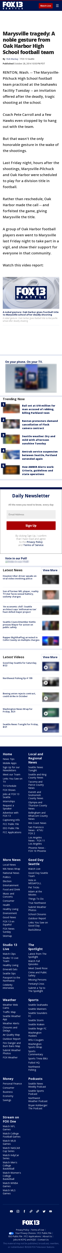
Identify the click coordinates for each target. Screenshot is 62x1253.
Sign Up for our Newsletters (11, 769)
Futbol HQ (34, 1062)
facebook (24, 1211)
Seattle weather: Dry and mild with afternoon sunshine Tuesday (38, 440)
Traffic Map (9, 1012)
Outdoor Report (37, 918)
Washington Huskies (35, 1034)
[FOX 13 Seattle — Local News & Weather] (13, 5)
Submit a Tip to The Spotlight (36, 989)
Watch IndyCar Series (11, 1157)
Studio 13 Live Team (10, 959)
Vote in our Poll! (16, 558)
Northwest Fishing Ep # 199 (17, 678)
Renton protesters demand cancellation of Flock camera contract (40, 424)
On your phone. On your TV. (24, 362)
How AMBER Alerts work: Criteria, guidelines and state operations (38, 470)
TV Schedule (9, 785)
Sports (33, 1000)
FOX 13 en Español (8, 923)
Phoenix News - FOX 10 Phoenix (37, 849)
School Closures (37, 914)
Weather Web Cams (10, 1006)
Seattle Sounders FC (37, 1014)
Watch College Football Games (11, 1135)
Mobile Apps (10, 763)
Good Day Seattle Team (38, 874)
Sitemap (7, 936)
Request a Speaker (8, 807)
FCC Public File (11, 824)
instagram (18, 1211)
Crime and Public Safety (37, 974)
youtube (11, 1211)
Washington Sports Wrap (35, 1045)
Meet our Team (11, 774)
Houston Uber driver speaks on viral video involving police (20, 577)
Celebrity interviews (8, 986)
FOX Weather (10, 1057)
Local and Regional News (35, 758)
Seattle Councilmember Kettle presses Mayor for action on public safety (19, 624)
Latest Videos (13, 657)
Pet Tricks (33, 887)
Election (7, 881)
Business (8, 1091)
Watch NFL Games (9, 1128)
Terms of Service (33, 545)
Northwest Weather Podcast (38, 1099)
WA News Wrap (11, 868)
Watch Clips (9, 953)
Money (8, 1079)
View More (50, 570)
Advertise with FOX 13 (10, 814)
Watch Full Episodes (34, 962)
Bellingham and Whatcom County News (38, 815)
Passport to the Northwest (11, 979)
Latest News (12, 570)
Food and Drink (11, 889)
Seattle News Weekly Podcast (37, 1085)
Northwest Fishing (34, 1068)
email (50, 1211)
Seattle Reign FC (37, 1028)
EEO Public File (11, 828)
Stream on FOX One (11, 1119)
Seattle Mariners (37, 1008)
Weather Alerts (11, 1023)
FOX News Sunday (8, 930)
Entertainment (11, 885)
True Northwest (37, 902)
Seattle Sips (9, 973)
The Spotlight (35, 947)
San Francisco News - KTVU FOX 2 (36, 830)
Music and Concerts (8, 895)
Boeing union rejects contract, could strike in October (19, 695)
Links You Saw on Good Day (38, 924)
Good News (9, 917)
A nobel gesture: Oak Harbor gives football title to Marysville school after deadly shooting (31, 313)
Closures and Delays (10, 1029)
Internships (9, 801)
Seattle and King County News (37, 776)
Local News (9, 864)
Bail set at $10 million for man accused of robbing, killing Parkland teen (38, 409)
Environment (10, 913)
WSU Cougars (36, 1039)
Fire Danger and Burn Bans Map (12, 1044)
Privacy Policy (35, 542)
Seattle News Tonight (35, 769)
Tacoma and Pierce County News (36, 784)
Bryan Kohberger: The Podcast (38, 1107)
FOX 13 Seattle (27, 58)
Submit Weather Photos (37, 908)
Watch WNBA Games (10, 1184)
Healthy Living (10, 909)
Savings (7, 1100)
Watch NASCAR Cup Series (11, 1149)
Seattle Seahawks (38, 1004)
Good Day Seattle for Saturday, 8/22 (20, 664)
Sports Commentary (35, 1053)
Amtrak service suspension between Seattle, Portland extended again (40, 455)
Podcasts (35, 1079)
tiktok (31, 1211)
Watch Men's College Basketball (10, 1165)
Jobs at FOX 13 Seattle (11, 795)
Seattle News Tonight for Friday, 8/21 (21, 726)
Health (6, 905)
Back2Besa (34, 929)
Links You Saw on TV (12, 780)
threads (37, 1211)
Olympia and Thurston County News (37, 805)
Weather (9, 1000)
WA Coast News (37, 823)
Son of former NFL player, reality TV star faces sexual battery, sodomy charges (21, 594)
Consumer (8, 900)
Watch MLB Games (9, 1142)
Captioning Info (11, 820)
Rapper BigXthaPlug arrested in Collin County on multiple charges (21, 639)
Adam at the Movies (35, 893)
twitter (44, 1211)
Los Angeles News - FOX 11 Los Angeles (36, 840)
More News (11, 860)
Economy (8, 1096)
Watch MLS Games (9, 1192)
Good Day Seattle (35, 862)
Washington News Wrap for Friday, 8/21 (18, 710)
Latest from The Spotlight (37, 955)
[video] (50, 666)
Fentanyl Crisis (36, 983)
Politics (7, 877)
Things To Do (36, 898)
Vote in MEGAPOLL (34, 881)
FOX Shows (9, 790)
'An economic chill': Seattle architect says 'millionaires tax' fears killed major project (20, 609)
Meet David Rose (38, 968)
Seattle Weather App (12, 1017)
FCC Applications (12, 832)
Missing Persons (37, 979)
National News (11, 873)
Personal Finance (12, 1083)
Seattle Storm (36, 1020)
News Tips (8, 759)
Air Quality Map (11, 1034)
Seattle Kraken (36, 1024)
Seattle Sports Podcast (36, 1092)
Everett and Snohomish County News (35, 795)
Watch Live (45, 6)
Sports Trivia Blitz (38, 1058)
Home (7, 754)
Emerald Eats (10, 969)
